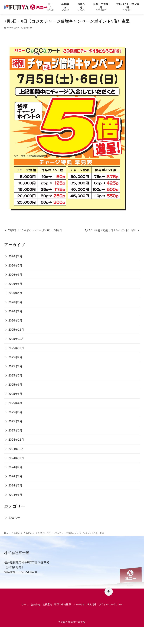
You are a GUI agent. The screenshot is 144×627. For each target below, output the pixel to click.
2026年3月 (15, 302)
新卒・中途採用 (100, 7)
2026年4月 (15, 292)
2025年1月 (15, 430)
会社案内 (65, 7)
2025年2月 (15, 421)
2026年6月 (15, 274)
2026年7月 (15, 265)
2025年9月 (15, 357)
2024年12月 (16, 439)
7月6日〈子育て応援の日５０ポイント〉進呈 (110, 230)
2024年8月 (15, 476)
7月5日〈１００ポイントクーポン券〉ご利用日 (35, 230)
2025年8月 (15, 366)
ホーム (50, 7)
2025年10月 (16, 348)
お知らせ (81, 7)
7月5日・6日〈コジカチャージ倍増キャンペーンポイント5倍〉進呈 (71, 533)
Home (7, 533)
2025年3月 (15, 412)
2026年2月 (15, 311)
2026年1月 (15, 320)
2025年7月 (15, 375)
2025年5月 (15, 393)
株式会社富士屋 (77, 621)
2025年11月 (16, 338)
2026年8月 (15, 256)
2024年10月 (16, 458)
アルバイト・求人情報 (127, 7)
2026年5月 (15, 283)
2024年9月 (15, 467)
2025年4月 (15, 403)
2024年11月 (16, 448)
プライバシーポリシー (110, 604)
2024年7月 (15, 485)
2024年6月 (15, 494)
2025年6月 (15, 384)
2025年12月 (16, 329)
